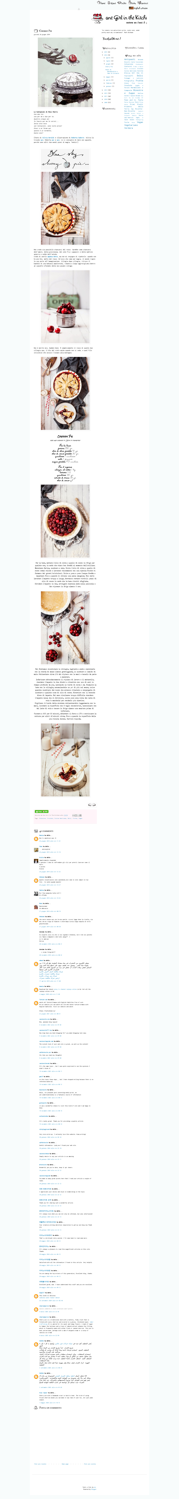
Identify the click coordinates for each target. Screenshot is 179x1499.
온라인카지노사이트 (46, 1211)
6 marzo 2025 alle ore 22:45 (49, 1311)
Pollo (126, 104)
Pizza (141, 102)
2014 (106, 55)
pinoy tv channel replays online (65, 989)
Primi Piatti (136, 104)
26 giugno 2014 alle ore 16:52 (50, 898)
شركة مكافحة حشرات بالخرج (49, 974)
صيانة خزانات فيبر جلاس (63, 1343)
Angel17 (41, 1292)
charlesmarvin (44, 1306)
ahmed (41, 960)
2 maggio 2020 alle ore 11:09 (49, 994)
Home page (65, 1464)
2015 (106, 52)
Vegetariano (131, 125)
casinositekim (44, 1153)
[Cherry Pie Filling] (65, 558)
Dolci (69, 818)
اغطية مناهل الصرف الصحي (65, 1376)
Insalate (128, 85)
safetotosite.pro (45, 1052)
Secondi (126, 113)
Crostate (50, 818)
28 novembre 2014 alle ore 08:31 (50, 944)
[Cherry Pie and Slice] (62, 430)
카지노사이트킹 (44, 1270)
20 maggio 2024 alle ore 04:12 (50, 1241)
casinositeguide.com (46, 1041)
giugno (108, 64)
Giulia (41, 857)
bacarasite (43, 1090)
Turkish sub (43, 999)
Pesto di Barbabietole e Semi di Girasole (112, 71)
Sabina (41, 890)
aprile (108, 80)
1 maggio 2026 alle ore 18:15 (49, 1402)
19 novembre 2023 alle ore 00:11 (50, 1071)
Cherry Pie (109, 66)
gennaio (109, 86)
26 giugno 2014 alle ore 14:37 (50, 885)
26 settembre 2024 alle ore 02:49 (51, 1300)
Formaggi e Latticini (133, 78)
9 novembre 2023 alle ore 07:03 (50, 1025)
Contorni (128, 66)
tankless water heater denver (49, 1297)
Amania (41, 986)
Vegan (80, 818)
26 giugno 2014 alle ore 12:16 (50, 852)
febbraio (109, 83)
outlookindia (43, 1116)
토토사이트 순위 (45, 1200)
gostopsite (43, 1103)
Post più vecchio (90, 1464)
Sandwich (140, 111)
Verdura (128, 128)
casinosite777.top (45, 1030)
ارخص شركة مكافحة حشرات (49, 978)
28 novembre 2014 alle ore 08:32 (50, 955)
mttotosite (43, 1164)
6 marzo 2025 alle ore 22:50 (49, 1335)
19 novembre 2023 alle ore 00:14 (50, 1111)
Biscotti (127, 62)
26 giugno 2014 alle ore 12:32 (50, 871)
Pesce (137, 102)
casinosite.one (44, 1019)
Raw (132, 109)
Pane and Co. (130, 100)
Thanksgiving (139, 119)
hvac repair (43, 1392)
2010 (106, 99)
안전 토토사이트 (45, 1189)
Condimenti (139, 64)
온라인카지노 (44, 1246)
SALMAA (41, 1341)
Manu (40, 903)
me (95, 1487)
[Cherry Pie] (62, 245)
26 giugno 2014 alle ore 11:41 (50, 841)
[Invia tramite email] (73, 815)
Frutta (75, 818)
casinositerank (44, 1063)
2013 (106, 90)
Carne (133, 62)
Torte (126, 122)
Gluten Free (129, 83)
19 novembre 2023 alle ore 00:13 (50, 1084)
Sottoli (133, 113)
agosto (108, 57)
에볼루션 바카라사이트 (47, 1222)
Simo (40, 846)
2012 (106, 93)
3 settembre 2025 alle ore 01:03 (50, 1387)
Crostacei (132, 68)
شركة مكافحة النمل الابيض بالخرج (51, 971)
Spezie (134, 115)
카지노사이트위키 (45, 1235)
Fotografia (129, 81)
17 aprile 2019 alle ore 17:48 (50, 981)
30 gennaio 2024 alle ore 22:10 (50, 1148)
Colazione (42, 818)
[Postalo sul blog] (76, 815)
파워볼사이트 (44, 1281)
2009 (106, 102)
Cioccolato (139, 62)
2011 (106, 96)
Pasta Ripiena (129, 102)
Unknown (41, 877)
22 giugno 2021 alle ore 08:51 (50, 1014)
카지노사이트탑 (44, 1259)
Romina (41, 835)
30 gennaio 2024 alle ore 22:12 (50, 1170)
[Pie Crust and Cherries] (62, 664)
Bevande (140, 59)
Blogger (93, 1489)
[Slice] (62, 797)
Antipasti (129, 59)
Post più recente (40, 1464)
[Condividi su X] (78, 815)
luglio (108, 61)
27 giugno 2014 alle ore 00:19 (50, 911)
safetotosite (43, 1142)
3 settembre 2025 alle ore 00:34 (50, 1368)
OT (142, 97)
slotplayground (44, 1129)
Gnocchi (140, 83)
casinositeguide (44, 1175)
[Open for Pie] (62, 343)
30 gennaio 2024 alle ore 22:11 (50, 1159)
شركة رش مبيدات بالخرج (48, 976)
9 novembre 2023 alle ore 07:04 (50, 1036)
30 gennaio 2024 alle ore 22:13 (50, 1217)
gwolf (41, 1076)
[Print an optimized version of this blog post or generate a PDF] (41, 812)
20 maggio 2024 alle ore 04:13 (50, 1287)
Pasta (140, 100)
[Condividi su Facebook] (80, 815)
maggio (108, 77)
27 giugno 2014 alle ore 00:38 (50, 926)
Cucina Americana (60, 818)
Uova (133, 122)
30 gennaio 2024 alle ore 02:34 (50, 1137)
